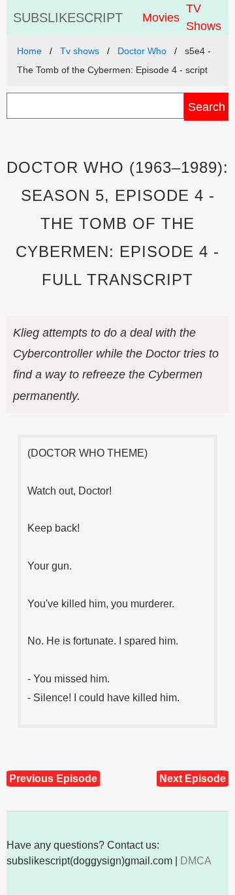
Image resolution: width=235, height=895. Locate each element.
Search (206, 107)
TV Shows (203, 17)
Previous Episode (53, 778)
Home (29, 51)
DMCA (196, 860)
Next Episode (192, 778)
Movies (161, 17)
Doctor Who (142, 51)
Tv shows (79, 51)
